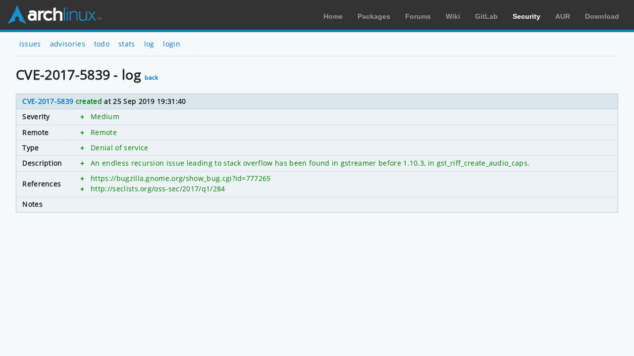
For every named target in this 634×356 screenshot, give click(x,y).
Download (602, 16)
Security (526, 16)
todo (101, 43)
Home (333, 16)
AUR (562, 16)
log (149, 43)
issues (30, 43)
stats (126, 43)
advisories (67, 43)
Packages (374, 16)
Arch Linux (54, 15)
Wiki (453, 16)
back (151, 77)
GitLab (486, 16)
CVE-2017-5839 (47, 101)
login (171, 43)
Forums (418, 16)
